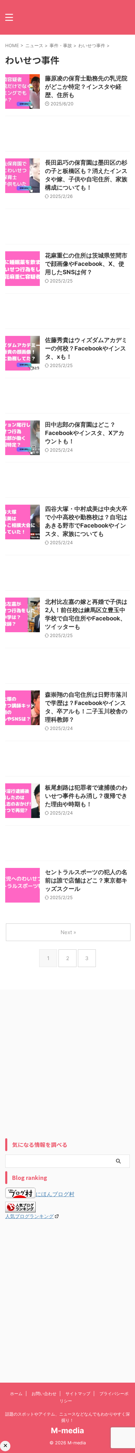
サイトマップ (77, 1393)
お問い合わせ (44, 1393)
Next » (68, 932)
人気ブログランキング (29, 1216)
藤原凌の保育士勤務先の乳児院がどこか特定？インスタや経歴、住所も (86, 86)
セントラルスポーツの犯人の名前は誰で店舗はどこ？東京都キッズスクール (86, 880)
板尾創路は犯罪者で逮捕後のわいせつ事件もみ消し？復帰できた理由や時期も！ (86, 796)
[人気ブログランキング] (20, 1209)
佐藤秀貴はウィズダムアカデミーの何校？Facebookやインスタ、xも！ (86, 348)
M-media (67, 1430)
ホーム (16, 1393)
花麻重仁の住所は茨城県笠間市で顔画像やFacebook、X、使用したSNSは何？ (86, 264)
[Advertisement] (67, 135)
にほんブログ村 (55, 1194)
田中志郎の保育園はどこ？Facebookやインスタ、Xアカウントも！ (84, 433)
